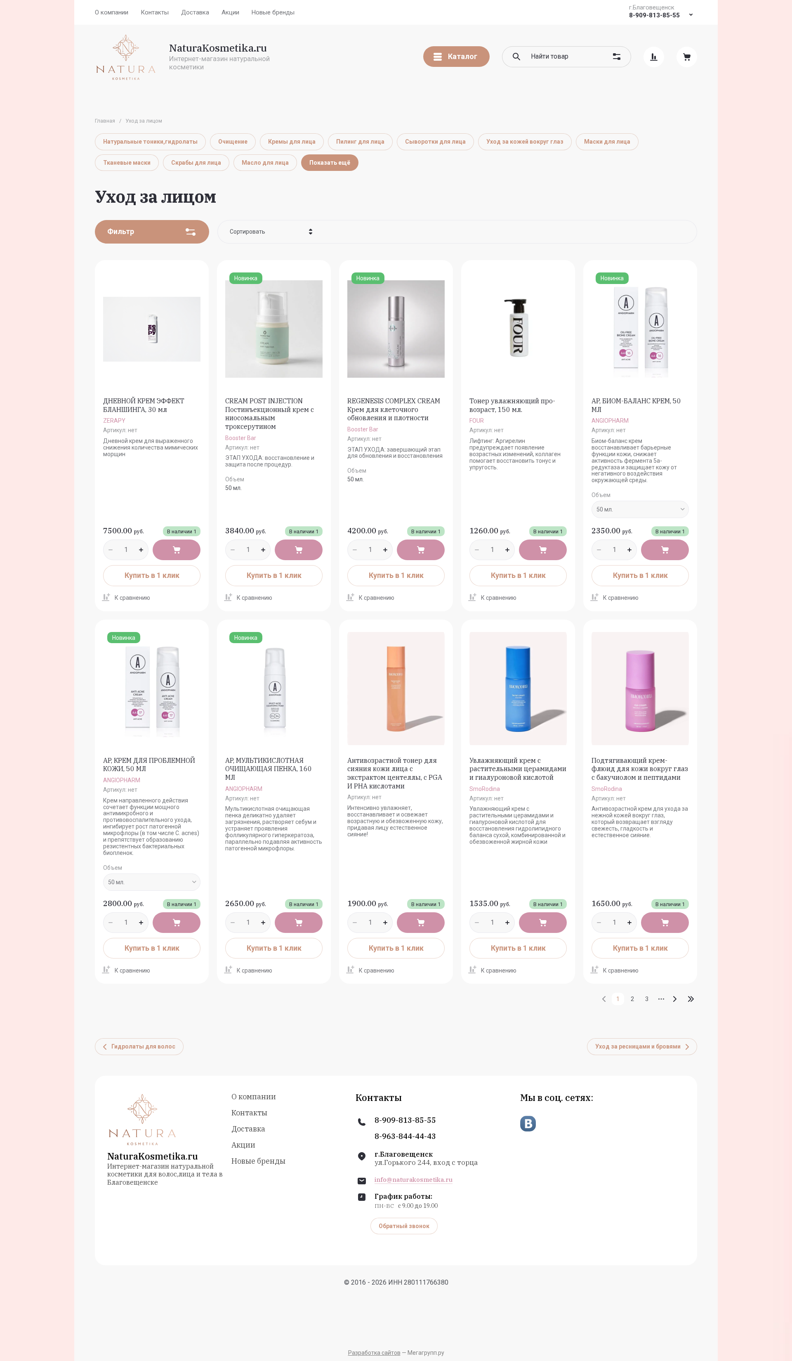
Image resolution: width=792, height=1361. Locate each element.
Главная (105, 121)
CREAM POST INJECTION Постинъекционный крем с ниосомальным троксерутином (269, 414)
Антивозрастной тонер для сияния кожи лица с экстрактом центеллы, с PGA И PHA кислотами (394, 773)
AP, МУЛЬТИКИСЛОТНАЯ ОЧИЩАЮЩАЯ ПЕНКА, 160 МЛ (268, 769)
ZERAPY (114, 420)
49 (691, 999)
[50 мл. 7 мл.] (640, 509)
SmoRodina (484, 789)
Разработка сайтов (374, 1352)
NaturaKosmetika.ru (218, 47)
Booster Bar (240, 438)
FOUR (476, 420)
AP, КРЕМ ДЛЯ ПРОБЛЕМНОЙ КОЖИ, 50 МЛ (149, 764)
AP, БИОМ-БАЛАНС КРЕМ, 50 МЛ (636, 405)
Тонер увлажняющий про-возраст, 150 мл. (512, 405)
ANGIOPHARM (610, 420)
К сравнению (132, 597)
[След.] (674, 999)
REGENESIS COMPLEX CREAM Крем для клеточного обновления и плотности (393, 409)
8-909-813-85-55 (654, 15)
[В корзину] (176, 550)
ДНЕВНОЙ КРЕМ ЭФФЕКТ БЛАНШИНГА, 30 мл (143, 405)
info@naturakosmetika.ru (414, 1179)
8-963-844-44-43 (405, 1136)
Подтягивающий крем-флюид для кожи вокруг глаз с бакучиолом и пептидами (640, 769)
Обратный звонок (404, 1226)
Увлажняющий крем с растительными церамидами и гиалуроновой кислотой (517, 769)
